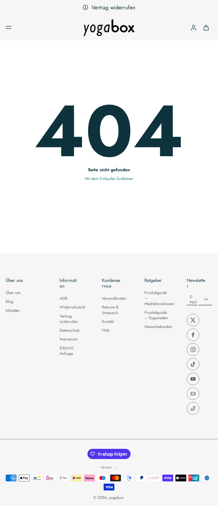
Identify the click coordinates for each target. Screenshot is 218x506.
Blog (9, 301)
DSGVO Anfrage (67, 351)
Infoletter (13, 310)
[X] (193, 320)
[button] (8, 27)
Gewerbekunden (157, 326)
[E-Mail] (193, 393)
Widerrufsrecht (72, 307)
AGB (64, 298)
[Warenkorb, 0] (206, 27)
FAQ (105, 330)
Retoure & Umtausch (110, 310)
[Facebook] (193, 335)
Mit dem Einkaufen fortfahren (109, 178)
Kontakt (108, 321)
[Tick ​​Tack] (193, 364)
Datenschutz (69, 330)
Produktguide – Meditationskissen (157, 298)
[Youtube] (193, 379)
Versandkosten (114, 298)
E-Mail (193, 299)
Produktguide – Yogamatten (156, 315)
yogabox (116, 497)
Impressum (69, 339)
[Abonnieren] (205, 299)
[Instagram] (193, 349)
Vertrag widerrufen (113, 7)
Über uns (13, 292)
